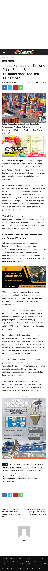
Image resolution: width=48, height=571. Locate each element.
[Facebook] (4, 87)
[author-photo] (24, 537)
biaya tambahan (38, 464)
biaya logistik (27, 464)
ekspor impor (33, 467)
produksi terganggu (9, 478)
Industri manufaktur (17, 470)
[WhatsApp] (20, 87)
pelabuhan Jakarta (8, 476)
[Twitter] (10, 87)
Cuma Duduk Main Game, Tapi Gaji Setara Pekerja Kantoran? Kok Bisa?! (36, 511)
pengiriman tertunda (23, 476)
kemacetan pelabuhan (33, 470)
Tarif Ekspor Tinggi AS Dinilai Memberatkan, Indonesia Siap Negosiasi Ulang (12, 513)
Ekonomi (10, 61)
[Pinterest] (15, 87)
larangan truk (16, 473)
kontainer (6, 473)
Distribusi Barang (8, 467)
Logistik (25, 473)
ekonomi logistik (21, 467)
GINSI (41, 467)
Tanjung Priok (32, 478)
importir (6, 470)
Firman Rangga (12, 82)
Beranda (5, 58)
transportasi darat (8, 481)
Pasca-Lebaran (34, 473)
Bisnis (12, 58)
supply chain (22, 478)
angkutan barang (15, 464)
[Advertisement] (24, 24)
